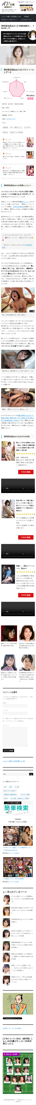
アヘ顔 (17, 787)
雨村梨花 (5, 127)
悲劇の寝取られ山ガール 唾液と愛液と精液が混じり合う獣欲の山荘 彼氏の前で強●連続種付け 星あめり (17, 418)
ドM (11, 127)
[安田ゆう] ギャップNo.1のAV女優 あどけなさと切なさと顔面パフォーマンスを (22, 979)
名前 (4, 703)
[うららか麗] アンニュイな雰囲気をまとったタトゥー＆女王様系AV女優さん (22, 899)
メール (5, 710)
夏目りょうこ (18, 127)
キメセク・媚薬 (25, 794)
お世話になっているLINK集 (12, 1028)
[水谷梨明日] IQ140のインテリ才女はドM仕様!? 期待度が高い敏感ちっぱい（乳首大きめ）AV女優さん (27, 677)
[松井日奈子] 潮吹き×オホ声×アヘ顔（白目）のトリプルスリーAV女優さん (22, 910)
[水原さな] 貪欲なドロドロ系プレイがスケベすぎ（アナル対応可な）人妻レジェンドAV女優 (22, 933)
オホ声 (5, 798)
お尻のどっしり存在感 (16, 132)
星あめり (5, 132)
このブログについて (26, 19)
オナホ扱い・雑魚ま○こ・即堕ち (20, 798)
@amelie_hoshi (11, 119)
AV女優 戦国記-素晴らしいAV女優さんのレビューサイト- (18, 1099)
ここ (24, 2)
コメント (6, 725)
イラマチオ (27, 127)
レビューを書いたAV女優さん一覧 (11, 16)
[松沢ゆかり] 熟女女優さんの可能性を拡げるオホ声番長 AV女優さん (27, 646)
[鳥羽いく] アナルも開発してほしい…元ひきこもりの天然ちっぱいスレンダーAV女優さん (22, 968)
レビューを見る (14, 853)
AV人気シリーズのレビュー (9, 19)
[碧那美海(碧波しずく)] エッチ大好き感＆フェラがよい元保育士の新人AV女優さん (22, 945)
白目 (10, 787)
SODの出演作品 (18, 206)
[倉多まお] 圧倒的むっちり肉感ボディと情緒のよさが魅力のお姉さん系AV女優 (22, 956)
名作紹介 (18, 1101)
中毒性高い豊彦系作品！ (10, 794)
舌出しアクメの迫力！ (10, 790)
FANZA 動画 (25, 472)
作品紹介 (26, 16)
